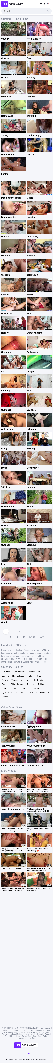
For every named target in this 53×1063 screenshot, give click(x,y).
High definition (18, 676)
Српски (45, 1032)
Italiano (13, 1034)
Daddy (4, 688)
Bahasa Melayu (23, 1034)
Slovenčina (37, 1036)
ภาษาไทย (31, 1038)
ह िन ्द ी (24, 1028)
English (33, 1028)
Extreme (31, 684)
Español (15, 1032)
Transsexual (16, 680)
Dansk (22, 1032)
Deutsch (40, 1034)
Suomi (7, 1036)
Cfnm (31, 676)
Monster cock (27, 693)
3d (16, 693)
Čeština (40, 1028)
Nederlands (15, 1036)
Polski (30, 1030)
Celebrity (26, 688)
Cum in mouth (42, 693)
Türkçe (45, 1036)
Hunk (28, 680)
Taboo (4, 684)
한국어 (4, 1028)
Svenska (45, 1030)
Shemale (5, 697)
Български (22, 1038)
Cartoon (5, 676)
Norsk (33, 1034)
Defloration (39, 680)
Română (37, 1030)
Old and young (17, 684)
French (5, 680)
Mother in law (34, 672)
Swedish (37, 688)
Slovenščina (26, 1036)
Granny (40, 676)
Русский (7, 1032)
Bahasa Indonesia (33, 1032)
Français (48, 1034)
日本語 (10, 1028)
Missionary (20, 672)
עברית (24, 1030)
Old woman (7, 672)
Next (32, 637)
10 (24, 637)
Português (16, 1030)
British (41, 684)
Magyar (48, 1028)
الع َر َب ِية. (7, 1030)
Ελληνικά (5, 1034)
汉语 (16, 1028)
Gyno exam (7, 693)
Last (41, 637)
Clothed (14, 688)
